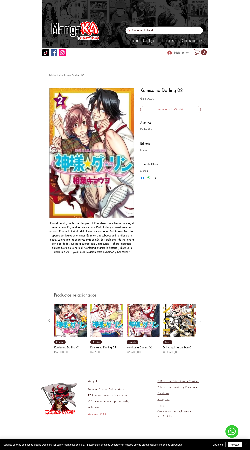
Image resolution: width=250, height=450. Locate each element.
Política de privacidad (170, 444)
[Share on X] (155, 178)
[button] (201, 52)
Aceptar (235, 444)
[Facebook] (54, 52)
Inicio (52, 75)
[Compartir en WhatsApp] (149, 178)
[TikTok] (45, 52)
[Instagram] (62, 52)
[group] (125, 329)
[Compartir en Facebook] (142, 178)
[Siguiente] (201, 320)
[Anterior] (49, 320)
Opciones (218, 444)
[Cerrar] (246, 444)
